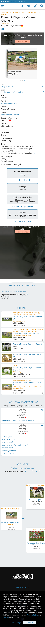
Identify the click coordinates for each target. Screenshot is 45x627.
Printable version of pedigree (22, 468)
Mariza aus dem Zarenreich (12, 92)
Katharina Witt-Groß (9, 103)
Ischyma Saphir (7, 86)
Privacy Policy (32, 615)
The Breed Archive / (9, 1)
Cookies (6, 617)
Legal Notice (22, 587)
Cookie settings (15, 622)
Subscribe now (22, 42)
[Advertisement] (22, 255)
